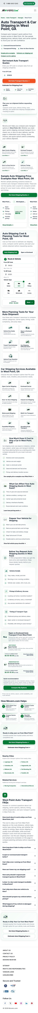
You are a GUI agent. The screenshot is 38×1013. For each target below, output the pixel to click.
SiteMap (6, 966)
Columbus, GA (9, 765)
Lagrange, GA (8, 762)
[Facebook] (5, 1003)
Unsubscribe (8, 975)
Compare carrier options (8, 56)
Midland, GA (8, 769)
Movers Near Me (9, 960)
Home (3, 17)
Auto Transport (11, 17)
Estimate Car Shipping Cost (12, 85)
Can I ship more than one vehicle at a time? (19, 890)
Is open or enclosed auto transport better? (19, 856)
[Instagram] (21, 1003)
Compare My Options (19, 688)
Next (28, 302)
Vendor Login (8, 972)
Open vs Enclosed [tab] (27, 252)
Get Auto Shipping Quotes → (19, 195)
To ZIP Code (7, 271)
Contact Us (8, 953)
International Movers (27, 785)
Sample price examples (8, 53)
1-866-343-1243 (12, 3)
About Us (7, 950)
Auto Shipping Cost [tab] (10, 252)
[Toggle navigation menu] (35, 10)
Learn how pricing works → (12, 510)
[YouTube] (15, 1003)
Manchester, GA (9, 773)
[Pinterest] (32, 1003)
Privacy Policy (9, 957)
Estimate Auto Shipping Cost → (19, 747)
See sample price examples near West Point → (19, 476)
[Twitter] (10, 1003)
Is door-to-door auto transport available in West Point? (19, 883)
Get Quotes (28, 3)
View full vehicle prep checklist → (15, 543)
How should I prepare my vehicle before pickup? (19, 898)
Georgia (20, 17)
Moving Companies (10, 785)
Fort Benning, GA (26, 769)
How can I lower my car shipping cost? (19, 869)
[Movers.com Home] (10, 10)
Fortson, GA (24, 762)
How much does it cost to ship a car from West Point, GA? (19, 818)
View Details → (7, 225)
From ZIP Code (6, 71)
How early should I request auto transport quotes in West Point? (19, 876)
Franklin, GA (25, 773)
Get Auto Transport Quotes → (19, 81)
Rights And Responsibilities (14, 969)
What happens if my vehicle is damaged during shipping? (19, 905)
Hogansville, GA (26, 765)
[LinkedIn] (26, 1003)
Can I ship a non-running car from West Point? (19, 863)
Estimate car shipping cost (25, 53)
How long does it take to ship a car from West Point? (19, 848)
